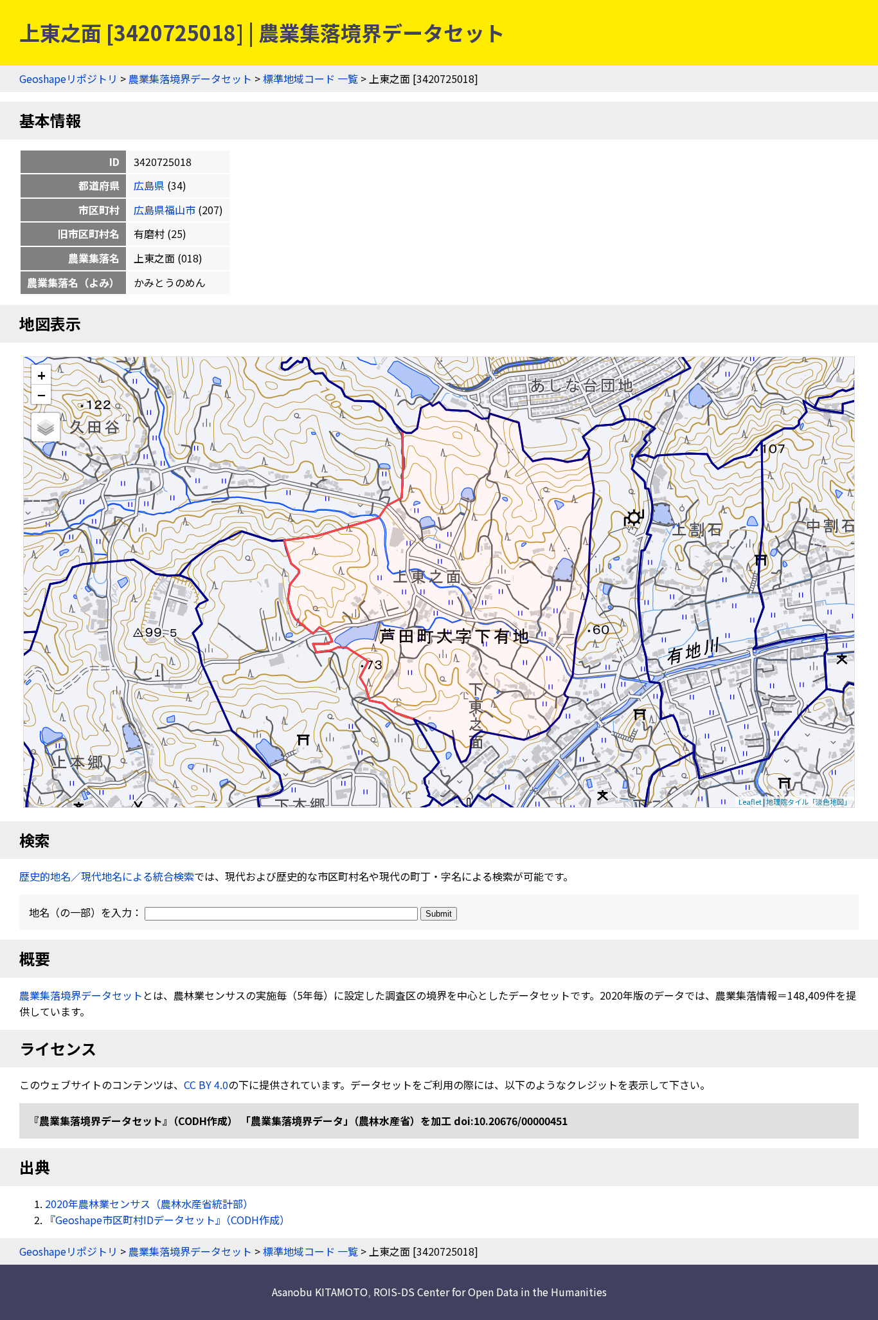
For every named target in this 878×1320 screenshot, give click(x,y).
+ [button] (41, 375)
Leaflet (750, 801)
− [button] (41, 394)
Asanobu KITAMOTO (320, 1291)
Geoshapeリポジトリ (68, 78)
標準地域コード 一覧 (310, 78)
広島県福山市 (164, 209)
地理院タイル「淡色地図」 (808, 801)
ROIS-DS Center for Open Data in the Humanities (490, 1291)
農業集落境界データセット (190, 78)
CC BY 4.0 (206, 1084)
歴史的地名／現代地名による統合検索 (106, 876)
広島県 (149, 185)
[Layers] (45, 427)
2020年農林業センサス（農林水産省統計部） (149, 1203)
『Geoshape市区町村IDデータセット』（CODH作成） (167, 1219)
